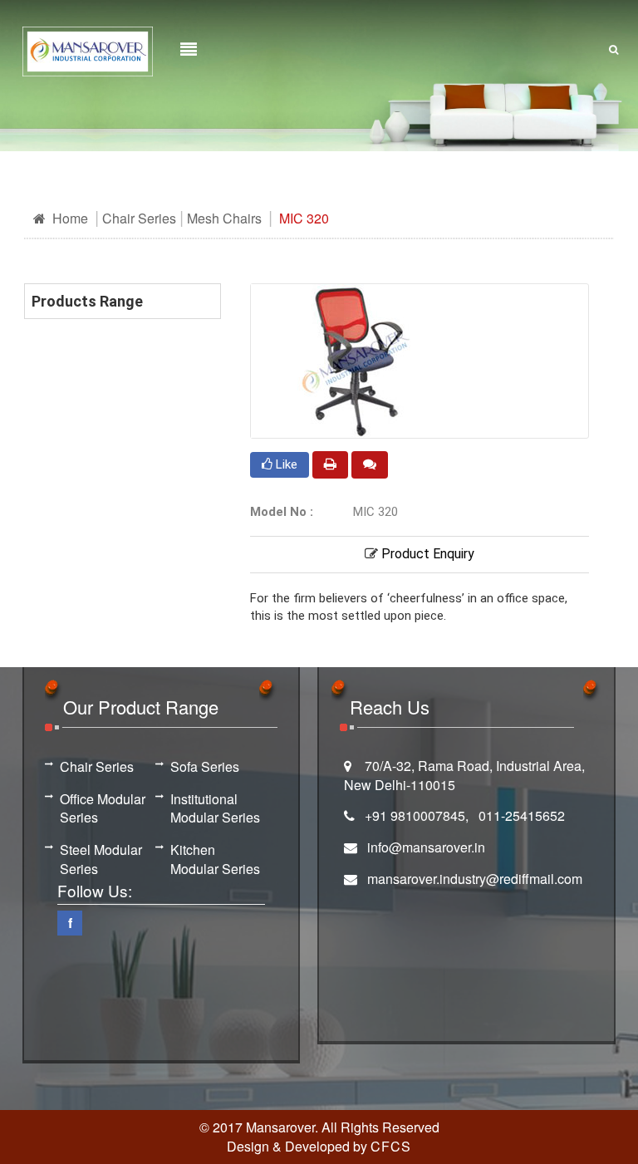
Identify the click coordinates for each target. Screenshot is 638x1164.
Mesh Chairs (224, 218)
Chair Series (139, 218)
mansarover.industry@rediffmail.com (474, 878)
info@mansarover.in (426, 847)
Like (284, 464)
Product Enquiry (426, 554)
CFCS (391, 1146)
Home (68, 218)
